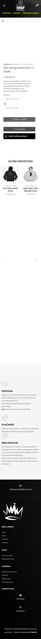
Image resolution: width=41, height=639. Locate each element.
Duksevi (16, 13)
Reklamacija (10, 443)
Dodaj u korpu (20, 119)
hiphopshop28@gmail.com (20, 489)
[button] (36, 260)
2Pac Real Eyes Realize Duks (30, 189)
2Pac (27, 186)
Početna (6, 13)
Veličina (6, 95)
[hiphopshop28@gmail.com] (20, 486)
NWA (14, 186)
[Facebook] (20, 595)
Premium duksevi (31, 13)
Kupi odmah (20, 129)
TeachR (34, 632)
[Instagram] (20, 607)
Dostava (7, 391)
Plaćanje (8, 424)
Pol (5, 104)
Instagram (20, 611)
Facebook (20, 599)
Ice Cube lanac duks (10, 189)
